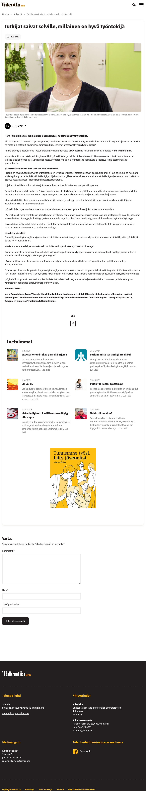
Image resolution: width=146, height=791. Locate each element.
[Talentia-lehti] (13, 4)
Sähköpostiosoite (11, 605)
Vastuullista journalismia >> (15, 714)
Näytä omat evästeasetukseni (81, 790)
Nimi (5, 590)
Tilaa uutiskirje (45, 790)
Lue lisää (46, 370)
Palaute (60, 790)
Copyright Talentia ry (11, 790)
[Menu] (141, 4)
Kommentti (8, 551)
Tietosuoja (29, 790)
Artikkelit (18, 14)
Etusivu (5, 14)
